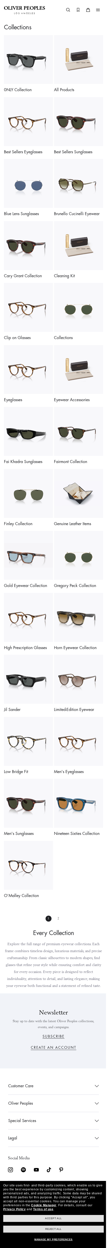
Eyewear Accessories (70, 389)
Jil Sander (12, 689)
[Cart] (84, 10)
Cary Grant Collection (23, 269)
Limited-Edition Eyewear (72, 689)
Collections (61, 329)
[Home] (24, 10)
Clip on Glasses (17, 329)
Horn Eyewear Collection (73, 629)
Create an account (51, 1047)
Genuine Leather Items (70, 509)
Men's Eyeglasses (67, 749)
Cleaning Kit (62, 269)
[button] (94, 10)
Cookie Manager (43, 1205)
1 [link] (47, 892)
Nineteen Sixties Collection (75, 810)
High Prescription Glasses (25, 629)
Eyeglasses (13, 389)
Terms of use (43, 1209)
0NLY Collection (18, 88)
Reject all (51, 1229)
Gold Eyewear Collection (25, 569)
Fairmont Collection (68, 449)
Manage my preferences (52, 1239)
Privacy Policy (14, 1209)
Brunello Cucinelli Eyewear (75, 208)
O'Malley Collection (21, 870)
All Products (62, 88)
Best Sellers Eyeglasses (23, 148)
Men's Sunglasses (19, 810)
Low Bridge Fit (16, 749)
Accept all (51, 1218)
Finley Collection (18, 509)
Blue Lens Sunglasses (21, 208)
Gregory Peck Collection (73, 569)
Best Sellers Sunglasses (71, 148)
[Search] (64, 10)
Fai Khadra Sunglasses (23, 449)
